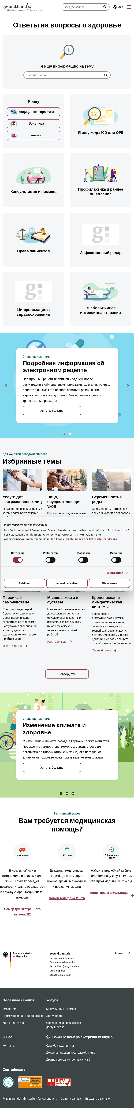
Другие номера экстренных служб (68, 1059)
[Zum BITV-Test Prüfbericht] (59, 1082)
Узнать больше (52, 411)
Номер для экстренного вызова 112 (22, 911)
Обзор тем (9, 1009)
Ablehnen (24, 583)
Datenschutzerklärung (103, 539)
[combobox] (81, 7)
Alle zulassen (109, 583)
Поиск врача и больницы (109, 893)
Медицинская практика (36, 112)
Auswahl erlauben (67, 583)
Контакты (9, 1045)
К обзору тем (67, 674)
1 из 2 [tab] (64, 434)
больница (36, 123)
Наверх (121, 953)
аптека (36, 135)
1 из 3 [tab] (61, 793)
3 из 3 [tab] (73, 793)
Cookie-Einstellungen (69, 539)
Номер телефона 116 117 (67, 898)
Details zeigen (114, 572)
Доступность (54, 1016)
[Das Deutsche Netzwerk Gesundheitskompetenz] (30, 1082)
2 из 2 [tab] (70, 434)
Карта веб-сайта (13, 1023)
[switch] (50, 560)
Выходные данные (97, 1098)
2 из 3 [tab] (67, 793)
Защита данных (71, 1098)
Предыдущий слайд (6, 385)
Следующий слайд (128, 385)
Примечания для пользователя (23, 1016)
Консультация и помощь (61, 1009)
